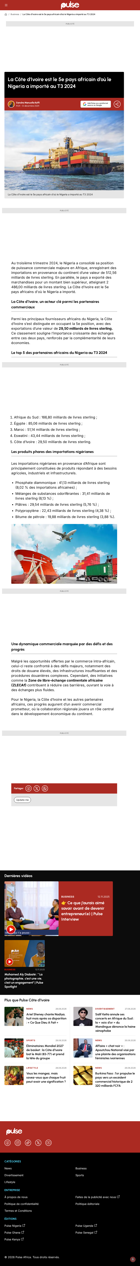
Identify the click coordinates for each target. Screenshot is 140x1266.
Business (15, 14)
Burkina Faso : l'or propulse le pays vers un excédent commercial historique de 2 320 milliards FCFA (115, 1080)
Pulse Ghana (12, 1232)
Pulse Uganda (84, 1225)
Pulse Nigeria (12, 1225)
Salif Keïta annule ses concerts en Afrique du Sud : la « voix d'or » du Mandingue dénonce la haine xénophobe (115, 1022)
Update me (22, 799)
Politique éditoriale (87, 1204)
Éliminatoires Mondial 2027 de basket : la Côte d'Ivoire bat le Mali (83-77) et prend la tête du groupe (45, 1052)
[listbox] (70, 965)
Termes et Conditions (18, 1210)
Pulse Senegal (84, 1232)
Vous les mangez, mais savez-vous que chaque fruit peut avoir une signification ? (46, 1077)
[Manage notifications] (133, 1259)
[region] (70, 965)
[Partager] (117, 104)
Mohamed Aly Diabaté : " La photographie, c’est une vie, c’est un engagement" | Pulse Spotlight (23, 981)
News (29, 1009)
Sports (30, 1040)
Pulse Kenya (12, 1239)
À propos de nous (15, 1197)
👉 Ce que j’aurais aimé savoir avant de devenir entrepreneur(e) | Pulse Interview (82, 911)
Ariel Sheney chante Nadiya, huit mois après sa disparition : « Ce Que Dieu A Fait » (46, 1018)
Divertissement (105, 1009)
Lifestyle (32, 1068)
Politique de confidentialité (21, 1204)
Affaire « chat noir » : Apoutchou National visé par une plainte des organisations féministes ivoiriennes (115, 1052)
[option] (24, 966)
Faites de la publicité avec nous (95, 1197)
